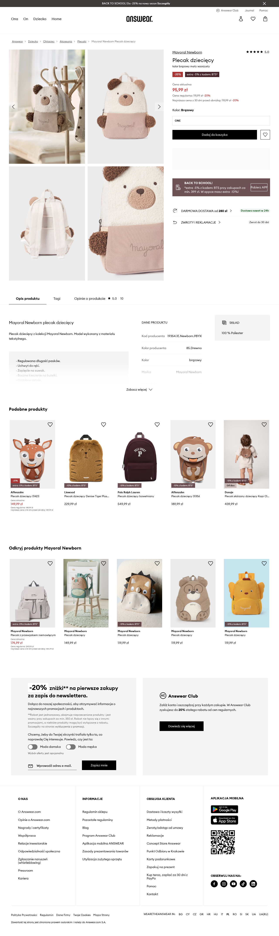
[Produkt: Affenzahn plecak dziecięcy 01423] (32, 454)
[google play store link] (224, 809)
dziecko (39, 19)
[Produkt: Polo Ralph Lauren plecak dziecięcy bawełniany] (139, 454)
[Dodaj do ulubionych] (265, 135)
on (25, 19)
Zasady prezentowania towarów (105, 851)
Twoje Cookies (82, 915)
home (56, 19)
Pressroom (25, 870)
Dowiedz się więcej (181, 726)
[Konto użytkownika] (240, 18)
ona (14, 19)
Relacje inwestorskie (32, 843)
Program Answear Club (98, 836)
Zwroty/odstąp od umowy (165, 828)
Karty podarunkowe (161, 859)
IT (222, 914)
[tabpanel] (139, 349)
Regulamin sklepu (94, 812)
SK (247, 914)
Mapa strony (101, 915)
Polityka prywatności (24, 915)
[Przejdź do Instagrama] (223, 884)
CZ (194, 914)
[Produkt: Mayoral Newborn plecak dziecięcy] (86, 593)
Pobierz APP (259, 187)
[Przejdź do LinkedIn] (253, 884)
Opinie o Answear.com (34, 820)
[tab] (98, 298)
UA (254, 914)
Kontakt (152, 894)
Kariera (23, 878)
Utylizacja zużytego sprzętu (102, 859)
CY (188, 914)
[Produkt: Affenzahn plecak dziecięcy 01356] (193, 454)
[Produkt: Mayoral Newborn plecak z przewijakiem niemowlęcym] (32, 593)
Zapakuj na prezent (161, 867)
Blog (85, 828)
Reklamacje (155, 836)
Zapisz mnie (99, 765)
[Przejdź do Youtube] (233, 884)
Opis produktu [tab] (27, 298)
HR (209, 914)
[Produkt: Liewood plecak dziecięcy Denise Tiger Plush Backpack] (86, 454)
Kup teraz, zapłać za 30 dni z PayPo (167, 876)
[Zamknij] (264, 3)
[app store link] (224, 819)
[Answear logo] (139, 19)
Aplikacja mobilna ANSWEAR (103, 843)
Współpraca (27, 836)
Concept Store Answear (163, 843)
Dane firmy (63, 915)
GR (202, 914)
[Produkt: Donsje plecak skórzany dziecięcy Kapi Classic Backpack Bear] (246, 454)
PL (228, 914)
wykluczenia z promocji (69, 726)
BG (181, 914)
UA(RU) (263, 914)
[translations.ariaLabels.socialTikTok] (243, 884)
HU (216, 914)
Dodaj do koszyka (215, 135)
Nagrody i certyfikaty (33, 828)
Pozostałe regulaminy (97, 820)
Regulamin (46, 915)
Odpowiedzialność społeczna (39, 851)
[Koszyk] (265, 18)
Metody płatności (159, 820)
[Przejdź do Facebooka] (214, 884)
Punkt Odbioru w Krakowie (165, 851)
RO (235, 914)
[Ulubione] (253, 18)
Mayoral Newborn (187, 52)
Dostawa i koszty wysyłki (164, 812)
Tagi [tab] (56, 298)
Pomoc (151, 886)
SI (241, 914)
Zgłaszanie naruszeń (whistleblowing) (33, 861)
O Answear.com (29, 812)
